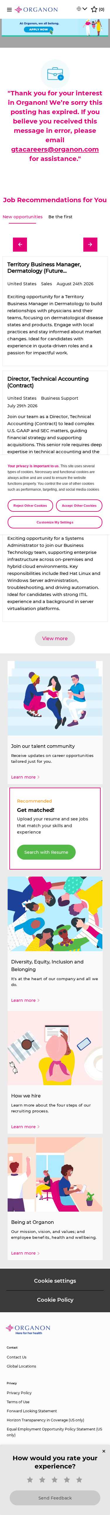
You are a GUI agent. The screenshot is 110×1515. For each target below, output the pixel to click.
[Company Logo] (36, 9)
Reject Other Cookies (30, 505)
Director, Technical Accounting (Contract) (48, 382)
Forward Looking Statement (32, 1411)
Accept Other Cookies (79, 505)
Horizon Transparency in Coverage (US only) (45, 1420)
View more (55, 638)
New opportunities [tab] (22, 216)
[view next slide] (90, 245)
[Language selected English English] (82, 8)
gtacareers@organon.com (55, 149)
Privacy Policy (19, 1393)
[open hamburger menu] (9, 9)
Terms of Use (18, 1402)
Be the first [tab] (60, 216)
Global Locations (21, 1366)
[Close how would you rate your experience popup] (104, 1451)
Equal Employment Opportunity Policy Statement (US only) (54, 1432)
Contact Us (16, 1357)
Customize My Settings (55, 522)
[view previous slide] (20, 245)
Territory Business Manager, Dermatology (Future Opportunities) (44, 267)
